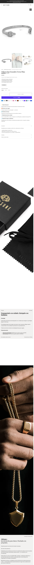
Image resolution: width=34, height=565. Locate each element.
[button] (28, 5)
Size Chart (4, 83)
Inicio (2, 68)
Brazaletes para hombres (7, 68)
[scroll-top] (31, 563)
